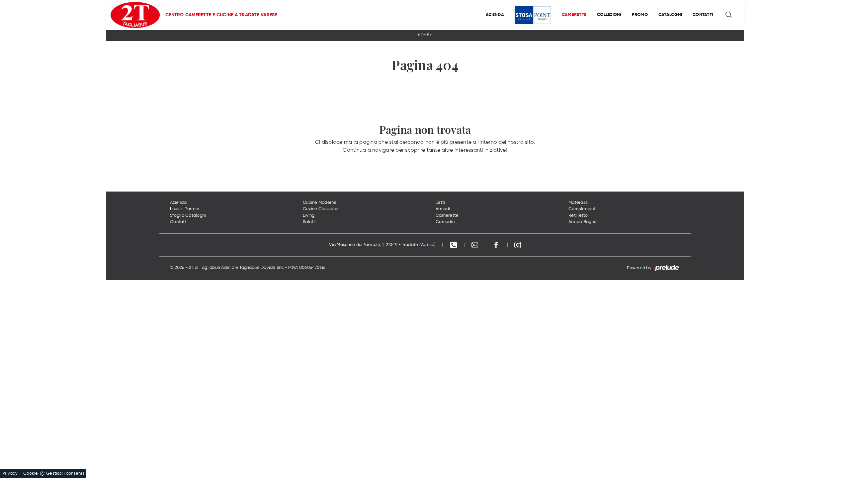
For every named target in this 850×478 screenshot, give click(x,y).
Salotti (309, 222)
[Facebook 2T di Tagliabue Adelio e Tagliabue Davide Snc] (496, 245)
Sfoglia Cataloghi (188, 215)
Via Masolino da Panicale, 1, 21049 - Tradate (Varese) (382, 245)
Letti (440, 202)
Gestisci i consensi (65, 473)
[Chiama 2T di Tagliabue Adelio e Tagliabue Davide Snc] (454, 245)
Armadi (443, 209)
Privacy (10, 473)
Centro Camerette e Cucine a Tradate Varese (221, 15)
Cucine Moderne (320, 202)
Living (309, 215)
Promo (640, 15)
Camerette (574, 15)
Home (423, 35)
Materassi (578, 202)
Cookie (30, 473)
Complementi (582, 209)
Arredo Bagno (582, 222)
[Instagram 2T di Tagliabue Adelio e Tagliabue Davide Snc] (518, 245)
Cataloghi (670, 15)
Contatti (703, 15)
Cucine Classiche (320, 209)
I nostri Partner (185, 209)
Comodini (446, 222)
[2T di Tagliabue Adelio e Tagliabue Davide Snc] (135, 15)
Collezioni (609, 15)
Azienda (495, 15)
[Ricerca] (728, 15)
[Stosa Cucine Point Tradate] (532, 15)
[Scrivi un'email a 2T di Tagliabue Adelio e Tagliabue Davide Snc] (475, 245)
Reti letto (578, 215)
